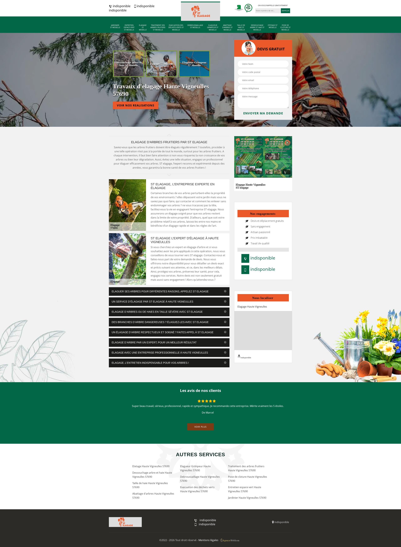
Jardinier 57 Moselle (115, 26)
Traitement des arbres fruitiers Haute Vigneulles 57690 (246, 468)
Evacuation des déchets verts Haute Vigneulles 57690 (197, 489)
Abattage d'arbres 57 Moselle (227, 27)
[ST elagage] (200, 11)
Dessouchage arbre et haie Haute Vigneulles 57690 (152, 474)
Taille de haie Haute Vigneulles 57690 (150, 485)
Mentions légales (208, 540)
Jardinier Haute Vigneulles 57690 (247, 497)
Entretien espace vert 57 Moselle (129, 27)
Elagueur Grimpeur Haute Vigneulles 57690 (195, 468)
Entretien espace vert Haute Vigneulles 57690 (244, 489)
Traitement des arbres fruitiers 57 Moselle (157, 27)
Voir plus (200, 426)
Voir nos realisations (135, 105)
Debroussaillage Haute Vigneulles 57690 (200, 479)
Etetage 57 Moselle (272, 26)
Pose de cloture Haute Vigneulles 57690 (247, 479)
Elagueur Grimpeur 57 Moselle (212, 27)
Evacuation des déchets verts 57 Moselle (176, 27)
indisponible (121, 6)
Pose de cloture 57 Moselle (285, 27)
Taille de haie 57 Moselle (241, 27)
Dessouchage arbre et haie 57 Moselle (257, 27)
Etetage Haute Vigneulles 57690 (150, 466)
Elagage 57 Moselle (143, 27)
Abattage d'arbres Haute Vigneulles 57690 (153, 495)
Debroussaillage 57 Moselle (195, 26)
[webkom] (230, 540)
